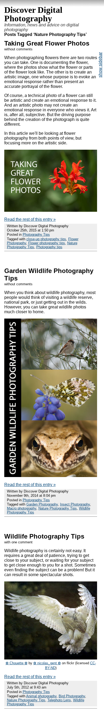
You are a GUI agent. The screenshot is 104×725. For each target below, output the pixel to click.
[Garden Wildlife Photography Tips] (50, 475)
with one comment (18, 542)
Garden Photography (42, 504)
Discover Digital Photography (33, 14)
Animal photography (41, 696)
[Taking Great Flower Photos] (50, 210)
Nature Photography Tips (57, 508)
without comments (18, 49)
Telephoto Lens (59, 700)
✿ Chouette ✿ (16, 663)
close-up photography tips (46, 239)
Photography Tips (36, 235)
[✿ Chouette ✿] (50, 658)
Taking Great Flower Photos (46, 43)
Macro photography (21, 508)
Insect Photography (75, 504)
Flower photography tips (46, 243)
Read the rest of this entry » (30, 219)
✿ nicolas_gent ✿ (47, 663)
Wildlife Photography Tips (44, 536)
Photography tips (49, 247)
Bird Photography (72, 696)
